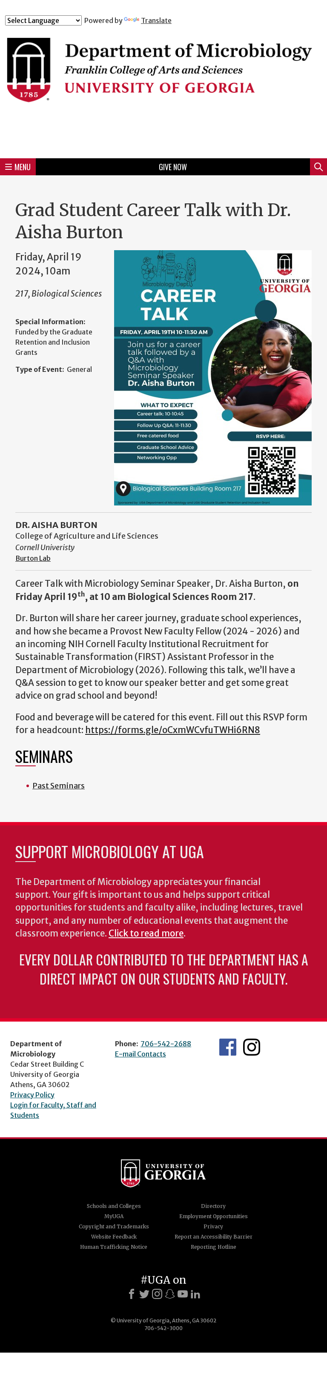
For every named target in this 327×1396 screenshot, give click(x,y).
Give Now (173, 166)
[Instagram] (157, 1294)
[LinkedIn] (195, 1294)
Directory (213, 1206)
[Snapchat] (170, 1294)
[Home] (163, 88)
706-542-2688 (166, 1043)
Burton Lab (33, 558)
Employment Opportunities (213, 1216)
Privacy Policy (32, 1095)
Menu (22, 166)
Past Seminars (58, 786)
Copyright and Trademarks (114, 1226)
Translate (156, 20)
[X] (144, 1294)
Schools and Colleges (114, 1206)
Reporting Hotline (213, 1247)
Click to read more (146, 933)
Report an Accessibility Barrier (213, 1236)
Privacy (213, 1226)
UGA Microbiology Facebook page (227, 1047)
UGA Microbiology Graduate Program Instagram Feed (251, 1047)
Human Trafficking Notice (113, 1247)
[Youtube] (183, 1294)
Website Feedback (114, 1236)
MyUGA (113, 1216)
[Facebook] (131, 1294)
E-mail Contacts (140, 1054)
